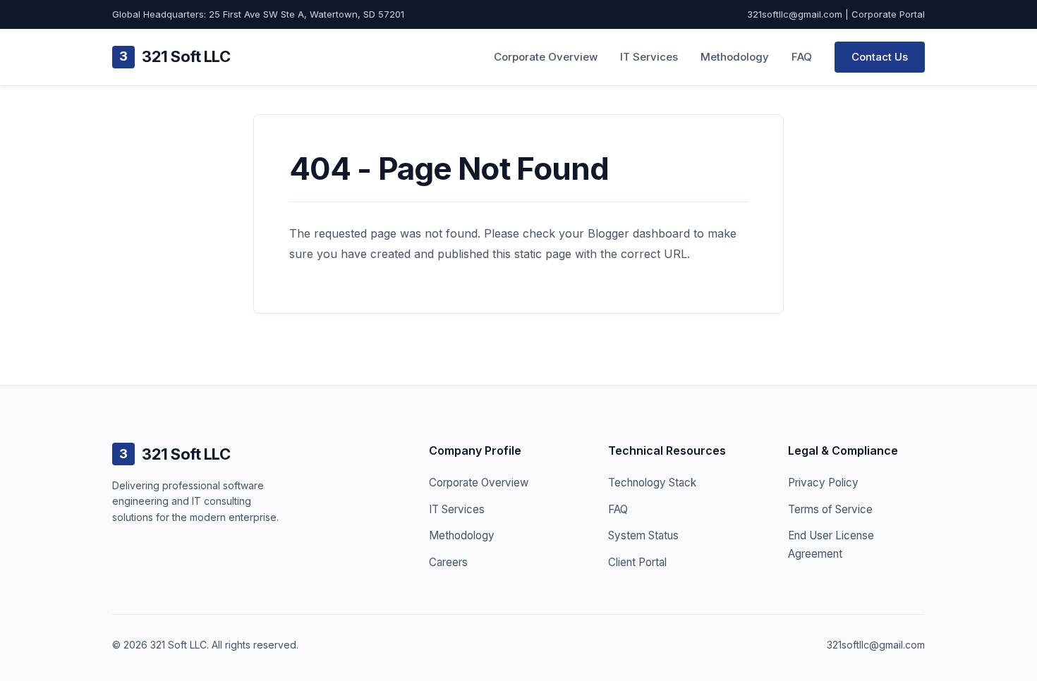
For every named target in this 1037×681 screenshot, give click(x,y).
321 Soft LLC (174, 56)
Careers (448, 562)
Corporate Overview (546, 56)
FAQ (802, 56)
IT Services (649, 56)
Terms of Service (830, 509)
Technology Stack (652, 482)
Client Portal (637, 562)
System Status (643, 535)
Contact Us (879, 56)
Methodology (735, 56)
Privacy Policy (823, 482)
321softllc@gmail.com (794, 14)
